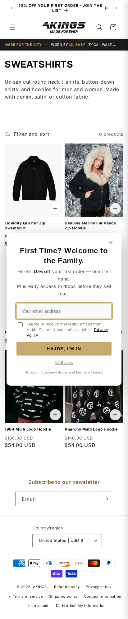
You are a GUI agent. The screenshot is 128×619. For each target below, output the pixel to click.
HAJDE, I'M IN (64, 348)
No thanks (64, 362)
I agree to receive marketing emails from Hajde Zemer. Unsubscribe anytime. (67, 330)
